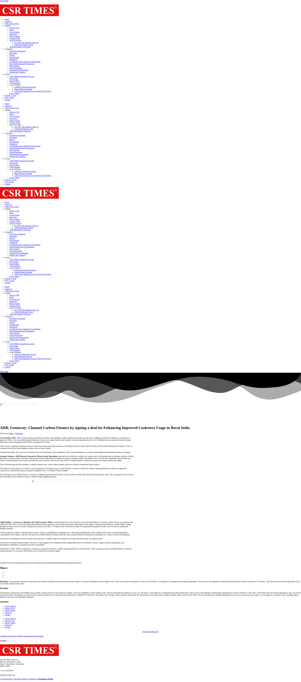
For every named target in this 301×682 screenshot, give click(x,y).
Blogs (11, 30)
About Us (8, 22)
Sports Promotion (15, 68)
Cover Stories (14, 32)
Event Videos (14, 93)
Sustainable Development (18, 70)
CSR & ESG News (12, 24)
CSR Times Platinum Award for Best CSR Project (32, 91)
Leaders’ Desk (14, 38)
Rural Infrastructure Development (21, 64)
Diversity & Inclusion (17, 51)
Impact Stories (14, 36)
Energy (12, 55)
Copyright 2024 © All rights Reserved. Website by (26, 679)
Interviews (13, 34)
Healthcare (13, 60)
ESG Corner (9, 98)
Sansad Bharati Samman (23, 89)
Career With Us (10, 606)
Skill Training (14, 66)
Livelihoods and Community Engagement (24, 62)
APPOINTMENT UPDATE (20, 47)
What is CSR (14, 28)
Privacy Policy (10, 611)
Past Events (13, 79)
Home (7, 19)
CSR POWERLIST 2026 (23, 45)
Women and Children (17, 72)
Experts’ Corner (10, 96)
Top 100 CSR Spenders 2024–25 (26, 43)
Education (13, 53)
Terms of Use (10, 608)
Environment (14, 57)
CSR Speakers (14, 83)
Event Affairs (14, 81)
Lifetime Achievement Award (25, 87)
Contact (7, 100)
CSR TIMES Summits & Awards (21, 77)
